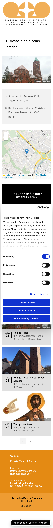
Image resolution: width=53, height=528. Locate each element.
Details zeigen (37, 294)
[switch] (46, 265)
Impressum (25, 506)
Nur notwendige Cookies (26, 318)
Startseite (15, 456)
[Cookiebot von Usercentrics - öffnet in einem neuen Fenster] (38, 208)
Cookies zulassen (26, 302)
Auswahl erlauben (26, 310)
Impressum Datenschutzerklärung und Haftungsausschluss (23, 471)
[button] (26, 34)
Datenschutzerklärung (16, 513)
